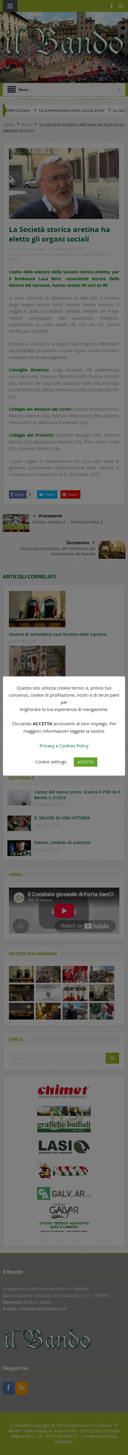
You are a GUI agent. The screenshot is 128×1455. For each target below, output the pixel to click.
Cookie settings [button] (50, 762)
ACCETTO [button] (85, 762)
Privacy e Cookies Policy (64, 745)
